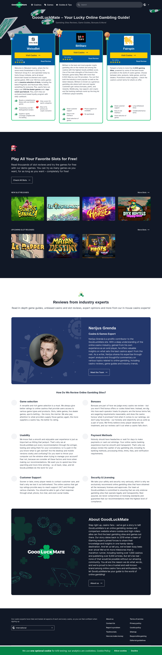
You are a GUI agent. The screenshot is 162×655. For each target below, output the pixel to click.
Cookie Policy (103, 650)
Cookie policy (135, 628)
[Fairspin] (129, 40)
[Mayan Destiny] (63, 246)
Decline (134, 651)
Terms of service (136, 619)
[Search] (78, 4)
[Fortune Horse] (98, 209)
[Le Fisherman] (63, 209)
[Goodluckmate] (19, 5)
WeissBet (33, 48)
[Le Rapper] (27, 246)
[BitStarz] (81, 38)
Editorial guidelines (138, 640)
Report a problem (113, 628)
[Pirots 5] (98, 246)
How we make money (114, 636)
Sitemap (133, 632)
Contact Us (110, 623)
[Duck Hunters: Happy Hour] (134, 209)
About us (109, 619)
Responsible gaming (138, 636)
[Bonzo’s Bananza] (27, 209)
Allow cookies (120, 651)
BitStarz (81, 45)
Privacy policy (135, 623)
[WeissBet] (33, 40)
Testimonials (111, 632)
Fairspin (128, 48)
